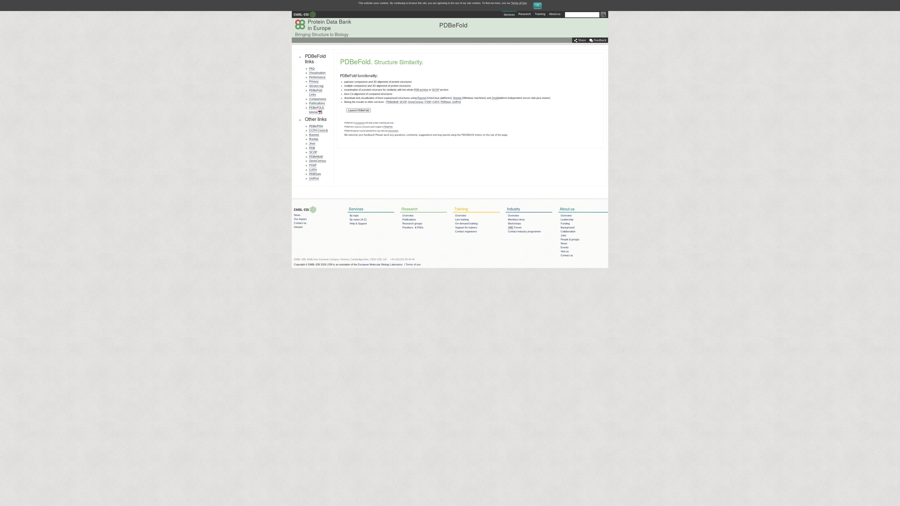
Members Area (516, 219)
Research (524, 14)
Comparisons (317, 99)
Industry (513, 209)
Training (540, 14)
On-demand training (466, 223)
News (297, 215)
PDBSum (315, 174)
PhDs (420, 227)
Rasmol (314, 135)
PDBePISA (316, 126)
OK (538, 5)
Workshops (514, 223)
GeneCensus (317, 161)
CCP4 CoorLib (318, 130)
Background (567, 227)
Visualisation (317, 72)
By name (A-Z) (358, 219)
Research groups (412, 223)
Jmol (312, 143)
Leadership (567, 219)
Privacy (314, 81)
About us (554, 14)
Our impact (300, 219)
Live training (462, 219)
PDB (312, 148)
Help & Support (358, 223)
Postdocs (407, 227)
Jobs (563, 235)
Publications (317, 103)
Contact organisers (466, 231)
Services (509, 14)
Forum (514, 227)
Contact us (300, 223)
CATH (313, 169)
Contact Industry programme (524, 231)
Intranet (298, 227)
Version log (316, 86)
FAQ (312, 68)
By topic (354, 215)
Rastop (313, 139)
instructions (393, 131)
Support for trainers (466, 227)
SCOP (313, 152)
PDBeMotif (316, 156)
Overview (407, 215)
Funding (565, 223)
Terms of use (413, 264)
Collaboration (568, 231)
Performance (317, 77)
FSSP (312, 165)
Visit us (565, 251)
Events (565, 247)
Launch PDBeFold (358, 110)
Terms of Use (519, 3)
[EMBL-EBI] (304, 206)
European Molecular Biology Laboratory (380, 264)
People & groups (570, 239)
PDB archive (421, 89)
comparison (359, 123)
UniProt (314, 178)
